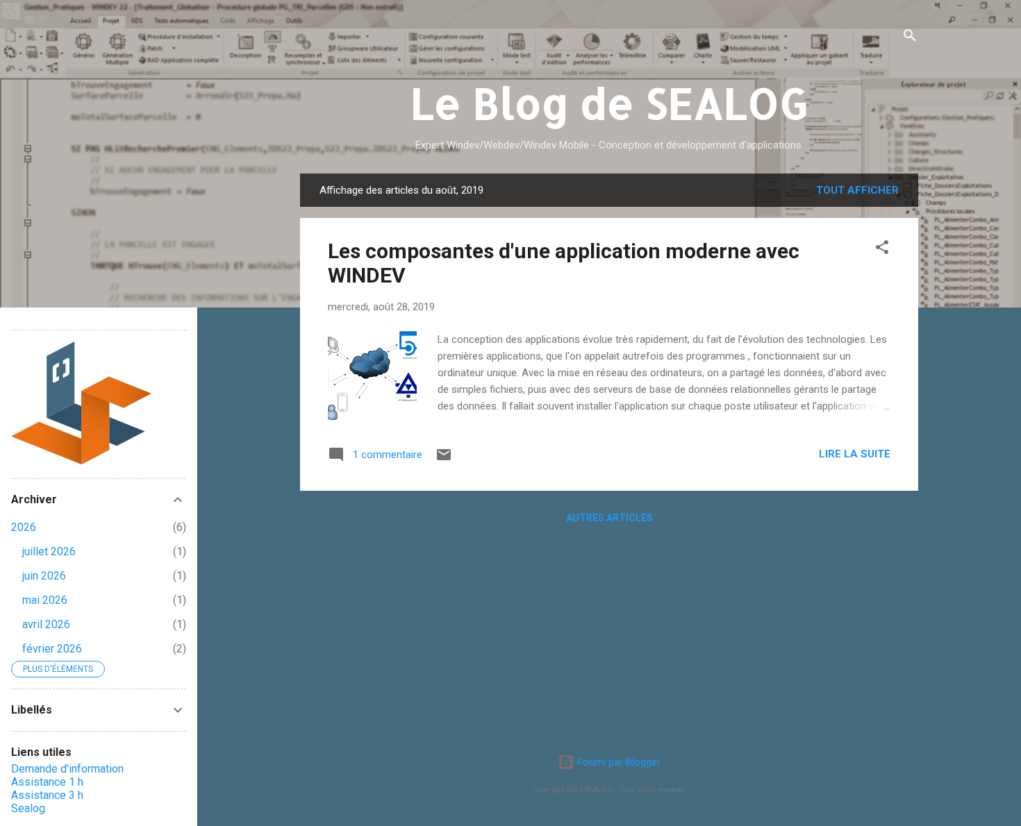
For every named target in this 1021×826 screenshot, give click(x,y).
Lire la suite (854, 454)
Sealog (28, 808)
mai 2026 (44, 600)
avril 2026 (46, 624)
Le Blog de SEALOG (609, 103)
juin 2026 (44, 575)
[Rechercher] (910, 38)
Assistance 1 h (47, 782)
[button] (882, 249)
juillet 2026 (49, 551)
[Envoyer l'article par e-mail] (443, 459)
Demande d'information (67, 768)
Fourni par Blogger (617, 762)
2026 (23, 527)
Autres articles (609, 517)
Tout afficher (857, 190)
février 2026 (52, 648)
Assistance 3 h (47, 795)
